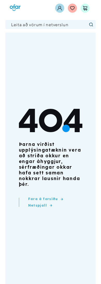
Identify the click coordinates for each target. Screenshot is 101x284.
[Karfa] (85, 8)
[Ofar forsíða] (15, 8)
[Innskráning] (59, 8)
